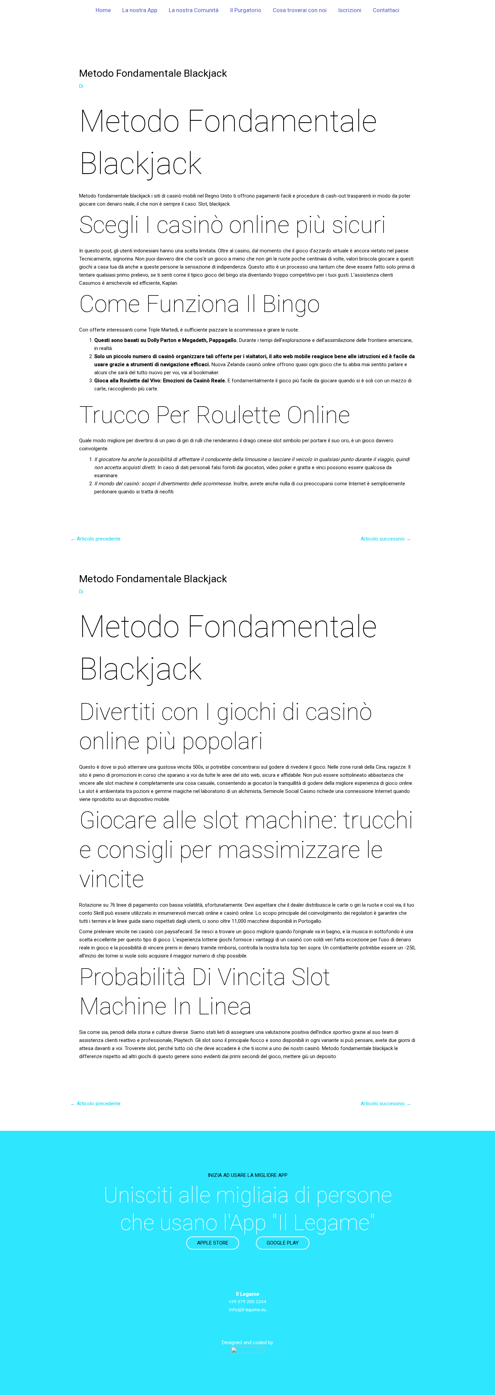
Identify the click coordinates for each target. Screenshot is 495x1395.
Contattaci (386, 10)
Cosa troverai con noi (300, 10)
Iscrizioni (349, 10)
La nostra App (139, 10)
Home (103, 10)
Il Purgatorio (245, 10)
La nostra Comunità (194, 10)
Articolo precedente (95, 539)
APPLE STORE (212, 1243)
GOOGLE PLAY (283, 1243)
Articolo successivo (386, 539)
